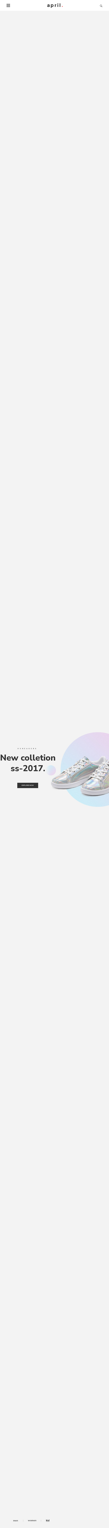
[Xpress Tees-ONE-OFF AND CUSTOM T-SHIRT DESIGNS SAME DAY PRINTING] (55, 5)
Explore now (28, 785)
